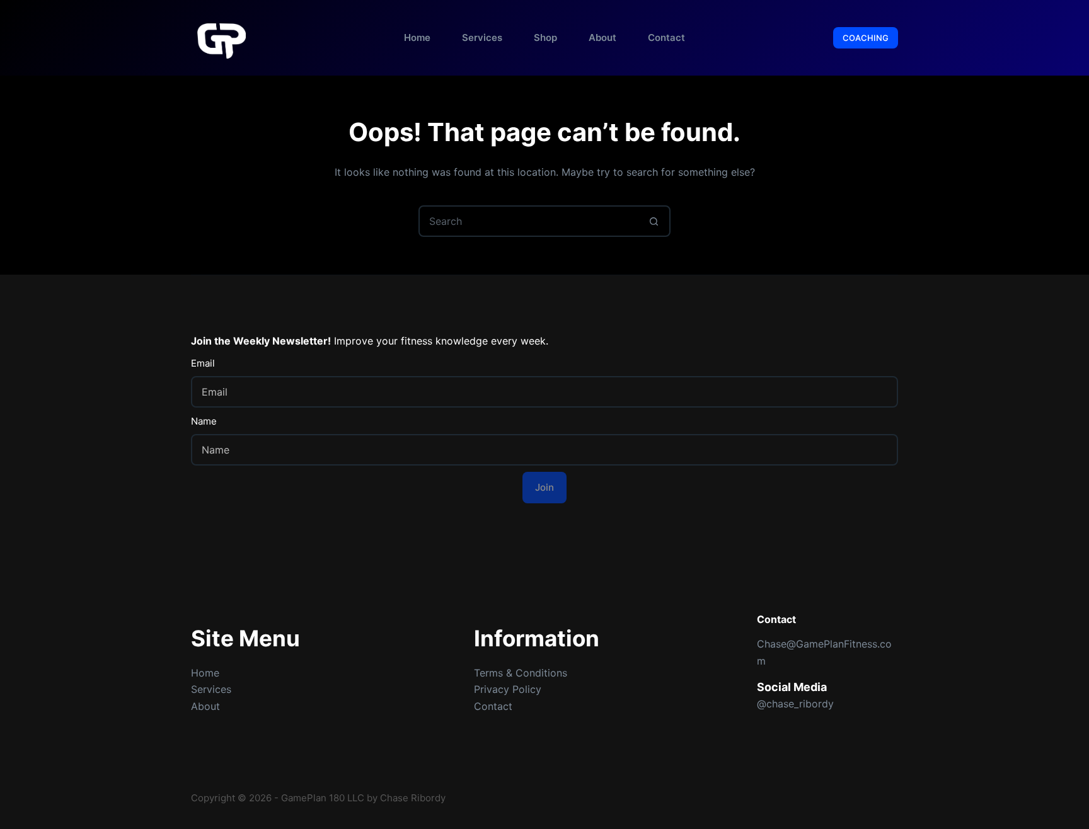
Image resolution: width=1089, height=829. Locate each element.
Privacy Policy (507, 689)
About (602, 37)
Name (204, 421)
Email (203, 363)
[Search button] (653, 221)
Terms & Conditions (520, 672)
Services (482, 37)
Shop (545, 37)
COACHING (866, 38)
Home (417, 37)
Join (544, 487)
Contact (666, 37)
